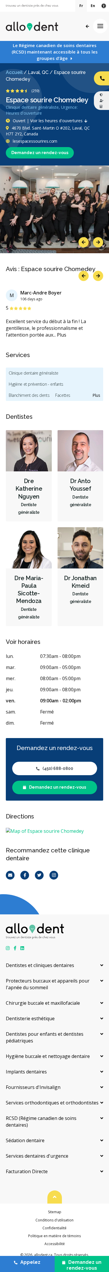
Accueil (14, 72)
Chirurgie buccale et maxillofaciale (43, 1003)
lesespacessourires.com (34, 141)
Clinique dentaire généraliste (33, 373)
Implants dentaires (26, 1071)
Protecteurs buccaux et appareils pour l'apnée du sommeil (48, 984)
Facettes (62, 395)
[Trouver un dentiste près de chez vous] (32, 6)
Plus (61, 335)
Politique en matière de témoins (54, 1235)
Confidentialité (54, 1228)
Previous (83, 242)
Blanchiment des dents (29, 395)
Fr (81, 5)
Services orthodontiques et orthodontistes (52, 1102)
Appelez (30, 1262)
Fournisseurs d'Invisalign (33, 1087)
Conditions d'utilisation (54, 1220)
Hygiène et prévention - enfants (36, 384)
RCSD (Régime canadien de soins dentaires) (41, 1121)
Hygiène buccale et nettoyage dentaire (48, 1056)
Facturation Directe (27, 1171)
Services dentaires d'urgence (37, 1156)
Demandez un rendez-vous (39, 152)
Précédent (87, 26)
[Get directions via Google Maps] (54, 831)
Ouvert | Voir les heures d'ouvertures (48, 120)
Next (98, 242)
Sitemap (54, 1211)
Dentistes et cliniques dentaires (40, 965)
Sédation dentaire (25, 1140)
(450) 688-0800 (57, 768)
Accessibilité (54, 1243)
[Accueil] (32, 26)
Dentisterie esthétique (30, 1018)
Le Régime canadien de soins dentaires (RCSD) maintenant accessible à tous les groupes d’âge (55, 51)
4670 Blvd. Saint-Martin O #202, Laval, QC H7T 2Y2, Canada (48, 131)
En (93, 5)
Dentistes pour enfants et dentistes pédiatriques (44, 1037)
